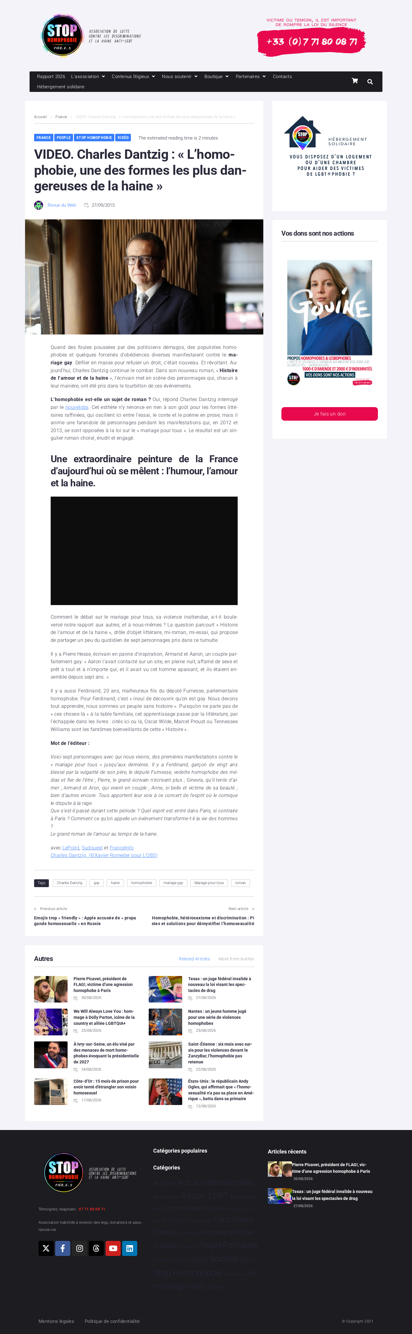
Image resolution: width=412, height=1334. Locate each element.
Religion (180, 1260)
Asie (175, 1197)
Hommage (189, 1233)
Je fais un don (330, 414)
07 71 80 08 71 (92, 1209)
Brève (157, 1209)
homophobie (141, 883)
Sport (247, 1259)
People (64, 137)
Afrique (161, 1197)
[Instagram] (79, 1248)
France (61, 117)
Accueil (40, 117)
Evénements (199, 1220)
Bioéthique (243, 1197)
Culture (215, 1208)
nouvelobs (77, 407)
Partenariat (188, 1246)
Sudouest (92, 848)
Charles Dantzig (69, 883)
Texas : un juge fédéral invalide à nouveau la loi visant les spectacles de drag (219, 984)
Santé (200, 1259)
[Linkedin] (129, 1248)
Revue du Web (62, 205)
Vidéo (123, 137)
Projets (161, 1260)
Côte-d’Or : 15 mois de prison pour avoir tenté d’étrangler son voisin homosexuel (106, 1087)
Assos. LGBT (205, 1196)
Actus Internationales (216, 1183)
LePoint (70, 848)
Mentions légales (56, 1321)
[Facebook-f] (62, 1248)
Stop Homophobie (94, 137)
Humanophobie (227, 1232)
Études (215, 1287)
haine (115, 883)
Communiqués (184, 1208)
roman (240, 883)
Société (224, 1259)
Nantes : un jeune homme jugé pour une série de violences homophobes (217, 1017)
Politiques (240, 1245)
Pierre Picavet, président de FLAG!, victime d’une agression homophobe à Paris (103, 984)
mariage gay (173, 883)
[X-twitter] (46, 1248)
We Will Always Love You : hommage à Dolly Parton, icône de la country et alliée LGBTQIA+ (104, 1017)
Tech (228, 1274)
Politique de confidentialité (112, 1321)
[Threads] (96, 1248)
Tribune (240, 1275)
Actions (164, 1183)
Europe (173, 1220)
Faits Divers (234, 1219)
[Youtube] (113, 1248)
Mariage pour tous (209, 883)
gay (97, 883)
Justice (165, 1245)
